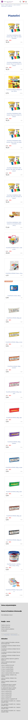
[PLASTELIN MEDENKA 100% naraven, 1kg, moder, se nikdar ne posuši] (14, 32)
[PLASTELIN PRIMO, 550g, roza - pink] (14, 388)
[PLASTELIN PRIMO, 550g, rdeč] (14, 413)
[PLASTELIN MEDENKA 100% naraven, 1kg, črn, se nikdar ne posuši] (14, 59)
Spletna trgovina (9, 4)
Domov (2, 4)
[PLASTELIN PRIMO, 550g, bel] (14, 313)
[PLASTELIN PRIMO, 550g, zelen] (14, 487)
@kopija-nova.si (8, 615)
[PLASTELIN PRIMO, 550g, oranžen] (14, 362)
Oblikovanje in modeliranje (6, 6)
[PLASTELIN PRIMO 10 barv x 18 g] (14, 267)
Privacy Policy (6, 634)
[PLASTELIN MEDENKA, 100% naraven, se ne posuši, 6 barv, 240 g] (14, 218)
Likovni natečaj (5, 697)
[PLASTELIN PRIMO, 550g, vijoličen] (14, 438)
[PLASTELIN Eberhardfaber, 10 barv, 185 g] (14, 85)
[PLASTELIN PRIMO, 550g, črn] (14, 535)
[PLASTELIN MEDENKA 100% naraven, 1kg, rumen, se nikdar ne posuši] (14, 138)
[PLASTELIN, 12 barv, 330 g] (14, 290)
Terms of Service (14, 634)
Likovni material (16, 4)
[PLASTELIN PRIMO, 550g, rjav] (14, 511)
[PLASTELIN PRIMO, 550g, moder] (14, 462)
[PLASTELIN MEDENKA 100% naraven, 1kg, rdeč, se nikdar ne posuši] (14, 192)
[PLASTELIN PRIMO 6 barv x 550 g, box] (14, 244)
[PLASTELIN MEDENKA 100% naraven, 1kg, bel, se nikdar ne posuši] (14, 110)
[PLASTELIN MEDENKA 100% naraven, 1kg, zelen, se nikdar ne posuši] (14, 165)
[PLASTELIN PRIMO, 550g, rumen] (14, 337)
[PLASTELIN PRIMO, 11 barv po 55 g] (14, 586)
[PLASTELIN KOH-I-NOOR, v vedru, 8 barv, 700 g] (14, 560)
